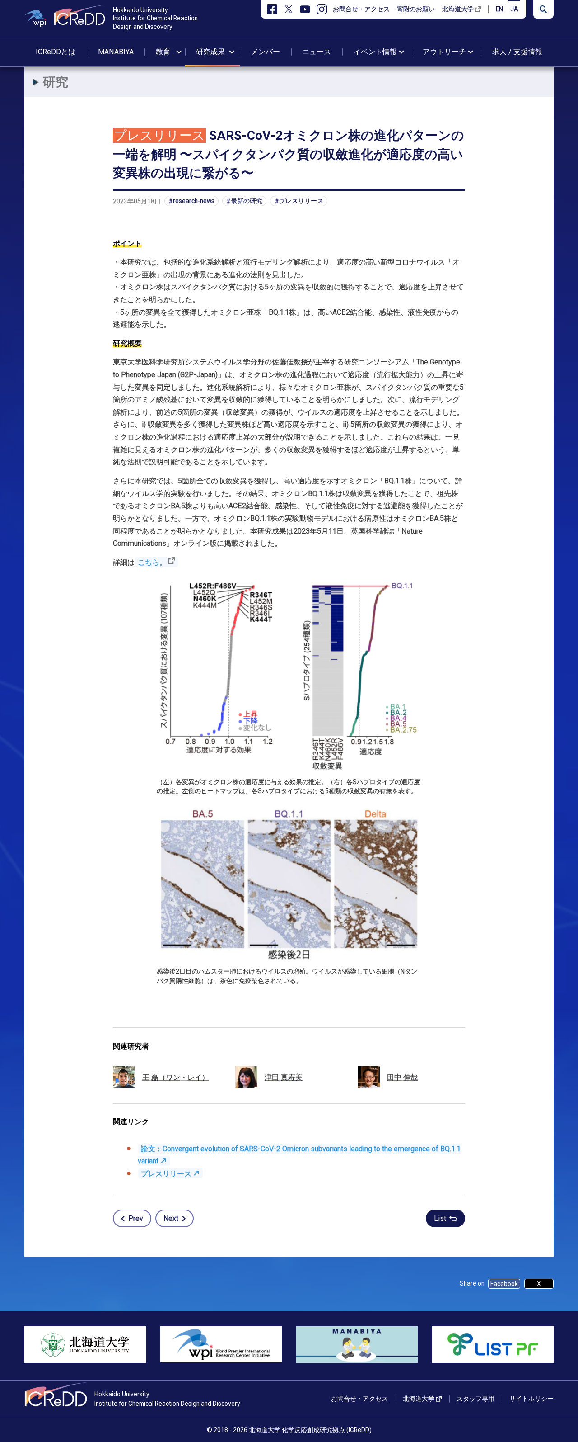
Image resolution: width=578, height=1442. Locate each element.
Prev (135, 1218)
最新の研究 (246, 201)
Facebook (504, 1283)
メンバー (265, 51)
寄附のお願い (416, 9)
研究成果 (210, 51)
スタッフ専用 (475, 1398)
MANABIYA (116, 51)
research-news (193, 201)
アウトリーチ (444, 51)
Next (170, 1218)
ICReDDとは (55, 51)
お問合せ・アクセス (361, 9)
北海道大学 (458, 9)
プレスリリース (301, 201)
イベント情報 (375, 51)
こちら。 (152, 562)
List (440, 1218)
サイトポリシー (531, 1398)
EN (499, 9)
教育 (163, 51)
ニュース (316, 51)
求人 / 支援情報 (517, 51)
